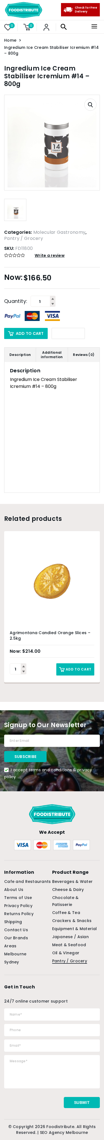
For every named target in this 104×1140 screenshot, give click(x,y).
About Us (13, 889)
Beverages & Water (72, 881)
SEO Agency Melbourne (64, 1132)
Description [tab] (20, 354)
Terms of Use (18, 897)
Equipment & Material (74, 928)
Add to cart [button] (79, 669)
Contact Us (16, 930)
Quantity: (15, 301)
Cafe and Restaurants (27, 881)
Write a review (50, 255)
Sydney (11, 962)
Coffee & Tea (66, 912)
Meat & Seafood (69, 945)
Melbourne (15, 954)
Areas (10, 946)
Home (10, 40)
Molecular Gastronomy (59, 232)
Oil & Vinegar (66, 953)
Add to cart (30, 333)
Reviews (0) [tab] (83, 354)
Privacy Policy (18, 905)
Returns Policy (19, 913)
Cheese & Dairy (68, 889)
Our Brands (16, 938)
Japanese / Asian (70, 937)
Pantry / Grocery (23, 238)
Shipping (13, 922)
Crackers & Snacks (72, 920)
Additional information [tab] (52, 354)
